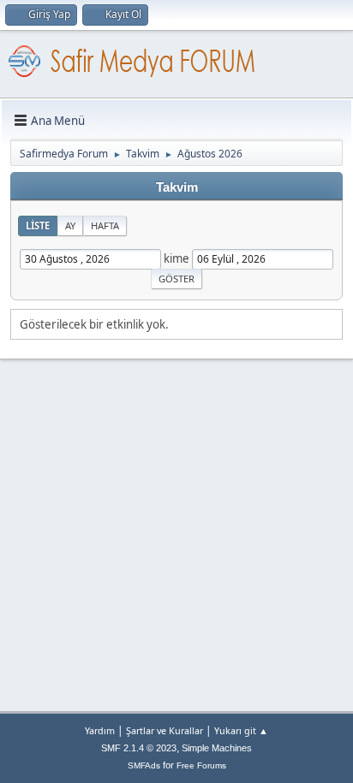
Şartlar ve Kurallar (164, 730)
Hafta (105, 225)
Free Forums (201, 765)
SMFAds (144, 765)
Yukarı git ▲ (241, 730)
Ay (70, 225)
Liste (38, 225)
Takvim (177, 187)
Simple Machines (217, 748)
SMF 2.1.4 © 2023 (138, 748)
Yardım (100, 730)
